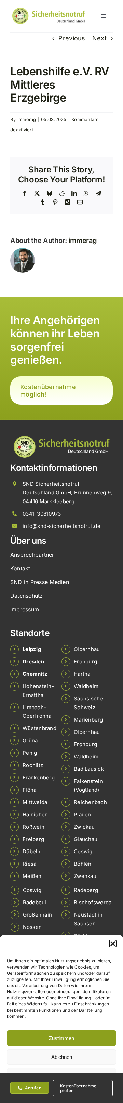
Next (99, 38)
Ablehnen (61, 1057)
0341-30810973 (42, 513)
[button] (112, 943)
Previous (71, 38)
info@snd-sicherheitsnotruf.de (61, 526)
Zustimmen (61, 1038)
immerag (26, 119)
